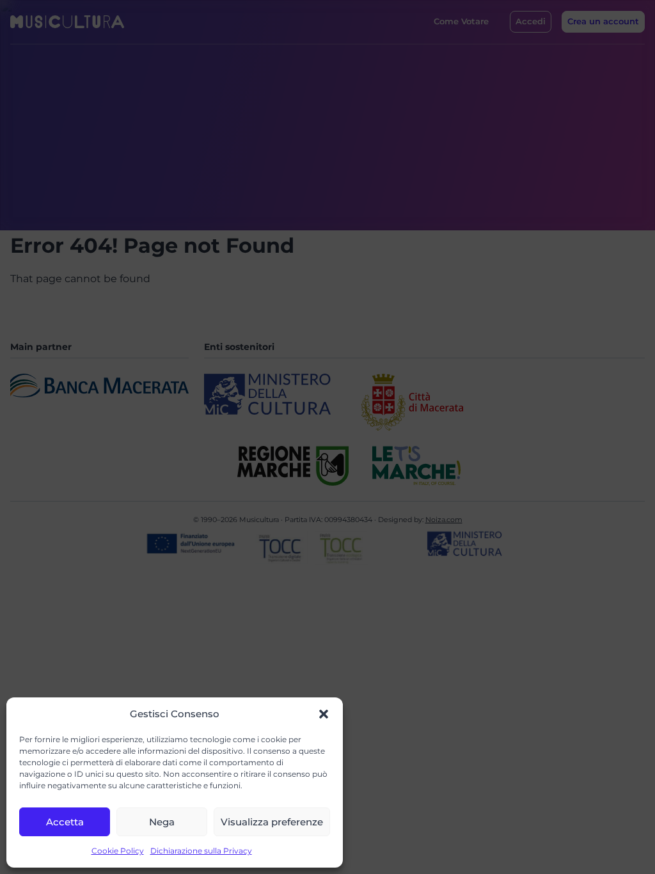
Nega (162, 822)
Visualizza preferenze (272, 822)
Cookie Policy (117, 850)
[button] (323, 714)
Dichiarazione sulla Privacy (201, 850)
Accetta (65, 822)
